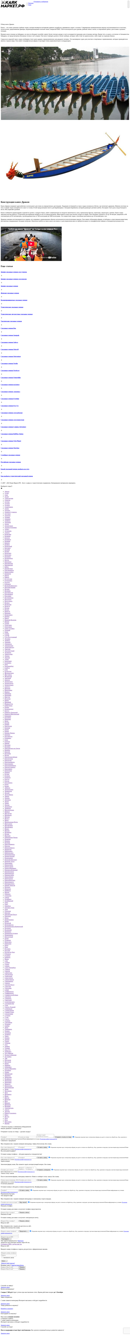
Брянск (7, 577)
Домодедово (9, 654)
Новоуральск (9, 878)
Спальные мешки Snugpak (10, 335)
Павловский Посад (11, 914)
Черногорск (8, 1086)
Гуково (7, 633)
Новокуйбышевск (10, 868)
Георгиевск (8, 627)
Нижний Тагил (9, 861)
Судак (6, 1017)
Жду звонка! (23, 1202)
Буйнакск (8, 584)
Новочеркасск (9, 882)
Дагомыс (7, 639)
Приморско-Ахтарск (11, 933)
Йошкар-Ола (9, 704)
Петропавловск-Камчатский (14, 926)
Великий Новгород (11, 586)
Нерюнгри (8, 849)
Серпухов (8, 986)
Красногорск (9, 759)
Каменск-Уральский (11, 712)
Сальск (7, 964)
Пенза (6, 918)
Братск (7, 575)
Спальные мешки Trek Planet (11, 441)
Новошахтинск (9, 884)
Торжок (7, 1038)
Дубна (7, 659)
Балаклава (8, 534)
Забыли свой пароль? (8, 1263)
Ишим (7, 700)
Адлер (7, 493)
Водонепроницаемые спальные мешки (14, 300)
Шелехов (7, 1099)
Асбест (7, 529)
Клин (6, 740)
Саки (6, 961)
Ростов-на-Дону (10, 952)
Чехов (6, 1089)
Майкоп (7, 812)
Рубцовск (8, 954)
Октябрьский (9, 901)
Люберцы (8, 808)
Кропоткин (8, 770)
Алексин (7, 500)
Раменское (8, 943)
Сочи (6, 1005)
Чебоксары (8, 1077)
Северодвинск (9, 979)
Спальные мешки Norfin (9, 363)
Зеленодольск (9, 685)
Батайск (7, 544)
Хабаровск (8, 1067)
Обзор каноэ (5, 22)
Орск (6, 909)
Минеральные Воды (11, 822)
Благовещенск (9, 570)
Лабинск (7, 788)
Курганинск (8, 782)
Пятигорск (8, 942)
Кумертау (8, 777)
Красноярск (8, 769)
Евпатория (8, 661)
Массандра (8, 813)
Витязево (8, 591)
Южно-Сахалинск (10, 1113)
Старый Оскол (9, 1012)
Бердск (7, 560)
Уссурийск (8, 1056)
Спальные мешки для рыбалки (11, 413)
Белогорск (8, 553)
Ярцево (7, 1123)
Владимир (8, 596)
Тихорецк (8, 1033)
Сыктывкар (8, 1022)
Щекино (7, 1103)
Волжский (8, 604)
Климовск (8, 738)
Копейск (7, 750)
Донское (7, 657)
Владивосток (9, 592)
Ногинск (7, 887)
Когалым (7, 745)
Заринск (7, 680)
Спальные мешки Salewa (9, 342)
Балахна (7, 538)
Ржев (6, 947)
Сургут (7, 1019)
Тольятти (7, 1034)
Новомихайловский (11, 870)
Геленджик (8, 625)
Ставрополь (8, 1009)
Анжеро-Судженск (11, 512)
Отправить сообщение (41, 1)
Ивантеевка (8, 690)
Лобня (7, 803)
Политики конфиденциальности (48, 1139)
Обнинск (7, 894)
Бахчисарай (8, 546)
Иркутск (7, 697)
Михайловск (9, 827)
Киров (7, 729)
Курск (6, 784)
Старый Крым (9, 1010)
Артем (7, 524)
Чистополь (8, 1091)
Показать (22, 1267)
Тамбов (7, 1026)
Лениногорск (9, 789)
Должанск (8, 652)
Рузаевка (7, 955)
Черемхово (8, 1080)
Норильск (8, 889)
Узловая (7, 1048)
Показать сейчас (24, 1212)
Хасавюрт (8, 1070)
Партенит (8, 916)
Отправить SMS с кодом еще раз (11, 1244)
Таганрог (8, 1024)
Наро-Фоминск (9, 844)
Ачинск (7, 532)
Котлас (7, 755)
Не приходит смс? (18, 1239)
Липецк (7, 798)
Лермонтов (8, 791)
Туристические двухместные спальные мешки (17, 314)
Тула (6, 1044)
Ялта (6, 1118)
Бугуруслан (8, 579)
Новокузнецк (9, 866)
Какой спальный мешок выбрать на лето (15, 469)
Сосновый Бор (9, 1003)
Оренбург (8, 906)
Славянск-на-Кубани (11, 995)
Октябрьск (8, 899)
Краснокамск (9, 764)
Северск (7, 983)
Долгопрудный (9, 651)
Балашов (7, 541)
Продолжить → (24, 1231)
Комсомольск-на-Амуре (12, 748)
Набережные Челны (11, 837)
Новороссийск (9, 875)
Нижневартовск (10, 854)
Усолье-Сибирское (10, 1055)
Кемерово (8, 719)
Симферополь (9, 991)
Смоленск (8, 997)
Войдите (21, 1241)
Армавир (7, 519)
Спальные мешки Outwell (9, 349)
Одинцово (8, 896)
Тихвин (7, 1031)
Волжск (7, 603)
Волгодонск (8, 601)
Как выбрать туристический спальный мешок (17, 476)
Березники (8, 562)
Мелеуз (7, 818)
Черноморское (9, 1087)
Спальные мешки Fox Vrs (10, 406)
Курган (7, 781)
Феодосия (8, 1060)
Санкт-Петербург (10, 967)
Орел (6, 904)
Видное (7, 589)
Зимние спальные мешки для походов (14, 279)
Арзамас (7, 517)
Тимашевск (8, 1029)
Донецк (7, 656)
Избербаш (8, 693)
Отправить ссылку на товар (63, 1137)
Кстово (7, 774)
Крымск (7, 772)
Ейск (6, 664)
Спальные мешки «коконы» (10, 391)
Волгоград (8, 599)
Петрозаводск (9, 925)
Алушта (7, 503)
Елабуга (7, 668)
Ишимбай (8, 702)
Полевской (8, 930)
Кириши (7, 728)
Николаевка (8, 863)
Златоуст (7, 687)
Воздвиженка (9, 598)
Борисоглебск (9, 572)
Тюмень (7, 1046)
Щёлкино (8, 1104)
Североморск (9, 981)
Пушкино (8, 940)
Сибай (7, 990)
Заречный (8, 678)
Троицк (7, 1039)
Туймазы (7, 1043)
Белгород (8, 548)
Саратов (7, 971)
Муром (7, 834)
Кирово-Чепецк (10, 733)
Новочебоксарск (10, 880)
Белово (7, 551)
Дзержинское (9, 645)
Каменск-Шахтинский (12, 714)
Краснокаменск (10, 762)
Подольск (8, 928)
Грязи (6, 632)
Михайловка (9, 825)
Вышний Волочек (10, 620)
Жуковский (8, 676)
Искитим (7, 699)
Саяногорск (8, 973)
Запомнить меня (8, 1257)
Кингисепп (8, 726)
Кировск (7, 735)
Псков (7, 938)
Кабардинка (8, 705)
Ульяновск (8, 1051)
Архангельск (9, 526)
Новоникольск (9, 873)
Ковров (7, 743)
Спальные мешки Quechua (10, 448)
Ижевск (7, 692)
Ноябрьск (8, 890)
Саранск (7, 969)
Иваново (7, 688)
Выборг (7, 616)
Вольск (7, 610)
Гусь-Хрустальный (11, 637)
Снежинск (8, 998)
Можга (7, 829)
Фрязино (7, 1065)
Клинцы (7, 741)
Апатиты (7, 515)
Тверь (6, 1027)
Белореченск (9, 558)
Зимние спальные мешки (9, 286)
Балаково (7, 536)
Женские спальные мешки (10, 293)
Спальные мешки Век (8, 328)
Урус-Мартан (9, 1053)
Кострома (8, 753)
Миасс (7, 820)
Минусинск (8, 824)
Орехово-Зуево (9, 907)
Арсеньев (8, 522)
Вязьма (7, 621)
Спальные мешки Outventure (11, 356)
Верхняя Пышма (10, 587)
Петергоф (8, 923)
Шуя (6, 1101)
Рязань (7, 959)
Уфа (6, 1058)
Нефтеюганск (9, 853)
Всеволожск (8, 615)
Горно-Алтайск (9, 628)
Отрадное (8, 911)
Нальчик (7, 842)
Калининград (9, 709)
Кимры (7, 724)
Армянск (7, 520)
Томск (7, 1036)
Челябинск (8, 1079)
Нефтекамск (8, 851)
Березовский (9, 563)
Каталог (31, 3)
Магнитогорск (9, 810)
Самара (7, 966)
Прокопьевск (9, 935)
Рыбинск (7, 957)
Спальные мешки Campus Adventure (13, 427)
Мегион (7, 817)
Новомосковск (9, 872)
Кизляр (7, 723)
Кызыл (7, 786)
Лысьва (7, 805)
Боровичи (8, 574)
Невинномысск (10, 848)
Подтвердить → (6, 1239)
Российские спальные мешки (11, 462)
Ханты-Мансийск (10, 1068)
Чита (6, 1092)
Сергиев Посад (9, 985)
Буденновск (8, 580)
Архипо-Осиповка (11, 527)
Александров (9, 498)
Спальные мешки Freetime (10, 398)
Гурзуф (7, 635)
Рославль (7, 949)
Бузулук (7, 582)
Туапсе (7, 1041)
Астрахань (8, 531)
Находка (7, 846)
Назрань (7, 841)
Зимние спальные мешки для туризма (14, 272)
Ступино (7, 1015)
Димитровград (9, 647)
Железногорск (9, 673)
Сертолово (8, 988)
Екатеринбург (9, 666)
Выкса (7, 618)
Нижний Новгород (11, 860)
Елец (6, 669)
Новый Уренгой (10, 885)
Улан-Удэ (7, 1050)
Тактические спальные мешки (11, 321)
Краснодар (8, 760)
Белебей (7, 550)
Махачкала (8, 815)
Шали (6, 1096)
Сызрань (7, 1021)
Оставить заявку (42, 1147)
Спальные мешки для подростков (12, 420)
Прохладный (9, 937)
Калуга (7, 711)
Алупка (7, 502)
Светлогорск (9, 974)
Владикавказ (9, 594)
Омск (6, 902)
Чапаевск (8, 1075)
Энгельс (7, 1111)
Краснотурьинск (10, 767)
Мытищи (7, 836)
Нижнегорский (9, 856)
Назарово (8, 839)
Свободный (8, 976)
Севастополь (9, 978)
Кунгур (7, 779)
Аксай (7, 496)
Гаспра (7, 623)
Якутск (7, 1116)
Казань (7, 707)
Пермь (7, 921)
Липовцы (8, 800)
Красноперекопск (10, 765)
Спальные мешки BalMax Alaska (12, 434)
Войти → (4, 1261)
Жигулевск (8, 675)
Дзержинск (8, 644)
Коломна (7, 747)
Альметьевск (9, 507)
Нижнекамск (9, 858)
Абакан (7, 491)
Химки (7, 1072)
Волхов (7, 608)
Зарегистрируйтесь (17, 1265)
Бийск (7, 567)
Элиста (7, 1110)
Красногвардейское (11, 757)
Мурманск (8, 832)
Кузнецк (7, 776)
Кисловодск (8, 736)
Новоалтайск (9, 865)
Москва (7, 830)
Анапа (7, 508)
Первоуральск (9, 919)
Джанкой (7, 642)
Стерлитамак (9, 1014)
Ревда (6, 945)
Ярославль (8, 1122)
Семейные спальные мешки (10, 455)
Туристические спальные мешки (12, 307)
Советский (8, 1000)
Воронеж (7, 613)
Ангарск (7, 510)
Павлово (7, 913)
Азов (6, 495)
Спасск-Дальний (10, 1007)
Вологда (7, 606)
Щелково (7, 1106)
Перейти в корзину (7, 1308)
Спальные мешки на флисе (10, 384)
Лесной (7, 793)
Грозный (7, 630)
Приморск (8, 931)
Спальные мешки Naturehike (11, 377)
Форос (7, 1063)
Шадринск (8, 1094)
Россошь (7, 950)
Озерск (7, 897)
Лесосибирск (9, 794)
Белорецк (8, 556)
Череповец (8, 1082)
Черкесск (7, 1084)
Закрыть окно (5, 1287)
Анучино (8, 514)
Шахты (7, 1098)
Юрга (6, 1115)
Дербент (7, 640)
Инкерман (8, 695)
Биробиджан (9, 568)
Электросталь (9, 1108)
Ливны (7, 796)
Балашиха (8, 539)
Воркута (7, 611)
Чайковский (8, 1074)
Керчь (6, 721)
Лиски (7, 801)
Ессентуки (8, 671)
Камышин (8, 716)
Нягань (7, 892)
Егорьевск (8, 663)
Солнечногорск (10, 1002)
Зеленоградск (9, 683)
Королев (7, 752)
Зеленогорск (9, 681)
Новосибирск (9, 877)
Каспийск (8, 717)
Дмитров (7, 649)
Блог (29, 5)
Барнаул (7, 543)
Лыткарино (8, 806)
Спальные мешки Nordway (10, 370)
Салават (7, 962)
